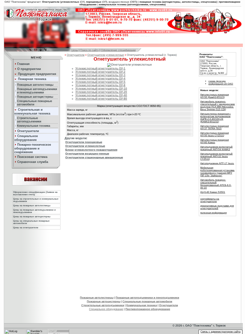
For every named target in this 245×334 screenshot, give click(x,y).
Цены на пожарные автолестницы (31, 205)
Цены (74, 50)
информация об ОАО (220, 83)
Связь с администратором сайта (220, 331)
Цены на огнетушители (25, 227)
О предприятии (29, 69)
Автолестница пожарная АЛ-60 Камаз (214, 141)
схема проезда (217, 81)
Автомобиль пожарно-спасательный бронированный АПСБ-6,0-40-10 (215, 184)
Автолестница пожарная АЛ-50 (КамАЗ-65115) (214, 95)
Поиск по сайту (89, 50)
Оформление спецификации (118, 50)
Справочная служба (32, 162)
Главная (23, 64)
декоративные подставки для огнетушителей (217, 207)
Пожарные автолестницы (96, 297)
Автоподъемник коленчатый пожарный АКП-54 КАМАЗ (216, 148)
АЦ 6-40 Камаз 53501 (212, 192)
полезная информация (213, 212)
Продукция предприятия (37, 74)
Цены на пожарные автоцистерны (31, 216)
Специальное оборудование (106, 309)
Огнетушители (75, 54)
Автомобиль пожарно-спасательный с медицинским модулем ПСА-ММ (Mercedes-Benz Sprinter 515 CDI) (217, 105)
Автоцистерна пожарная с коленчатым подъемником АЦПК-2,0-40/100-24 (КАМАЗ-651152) (215, 117)
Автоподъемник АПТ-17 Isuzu (217, 163)
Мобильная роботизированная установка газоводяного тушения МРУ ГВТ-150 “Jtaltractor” (217, 171)
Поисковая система (32, 157)
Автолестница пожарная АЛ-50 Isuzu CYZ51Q (214, 134)
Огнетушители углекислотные (105, 54)
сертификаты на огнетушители (209, 200)
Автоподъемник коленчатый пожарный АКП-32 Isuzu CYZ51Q (216, 156)
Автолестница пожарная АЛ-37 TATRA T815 (214, 127)
